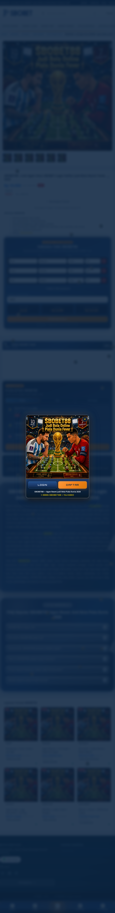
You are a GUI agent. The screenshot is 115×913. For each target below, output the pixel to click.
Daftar (72, 484)
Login (42, 485)
